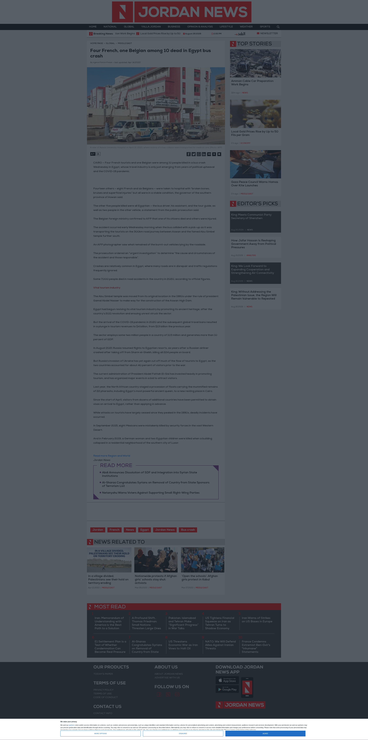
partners (72, 725)
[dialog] (184, 729)
